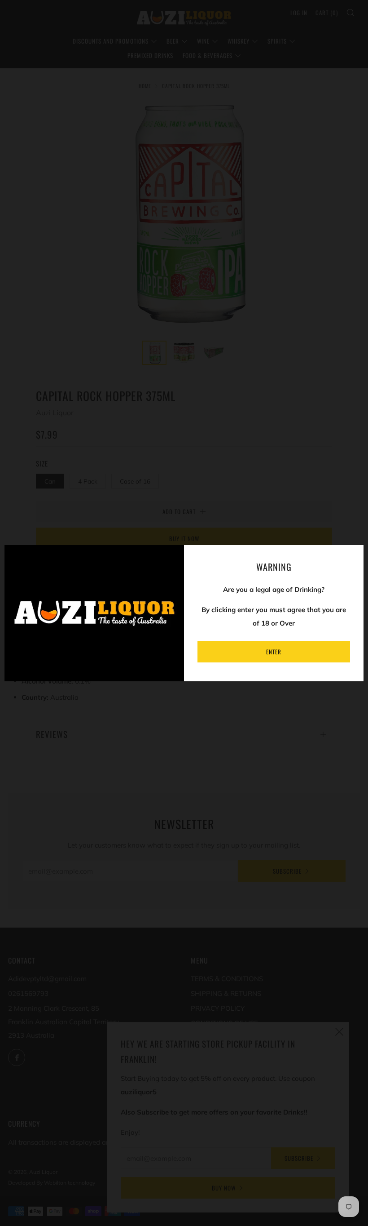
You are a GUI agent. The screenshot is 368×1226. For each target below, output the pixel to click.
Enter (273, 651)
